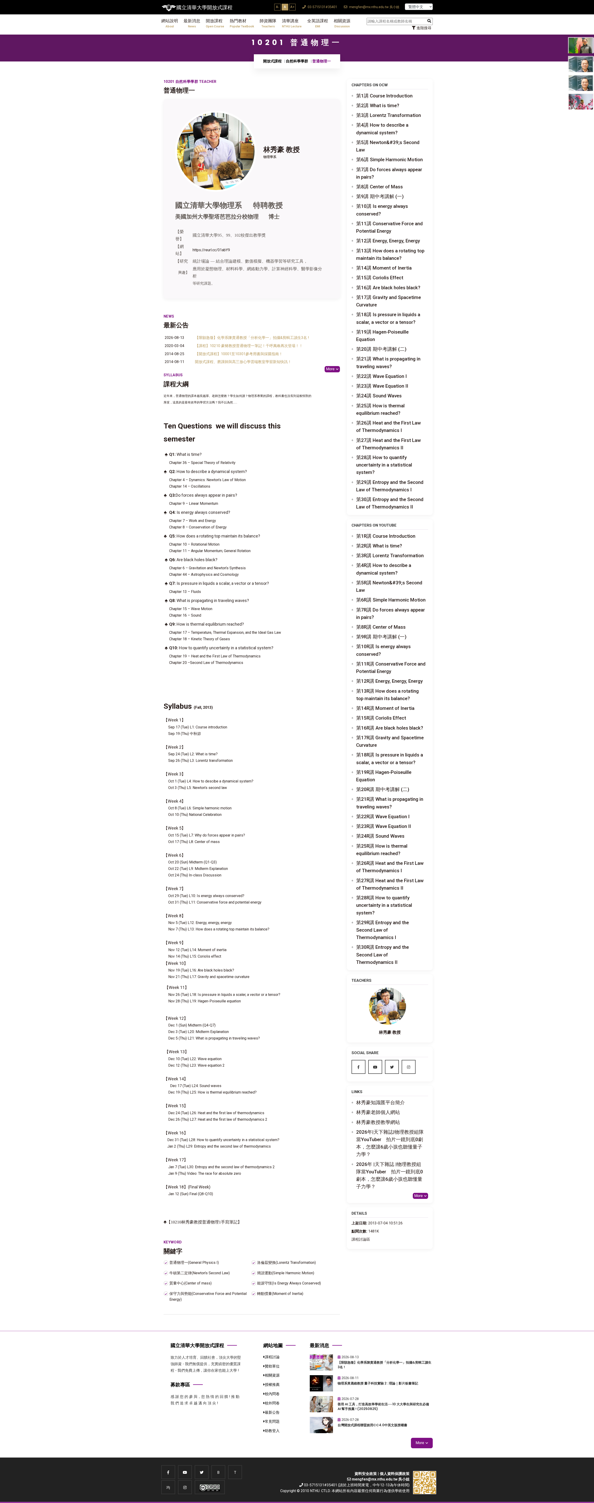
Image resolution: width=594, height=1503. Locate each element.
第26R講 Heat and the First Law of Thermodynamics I (389, 866)
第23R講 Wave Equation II (383, 826)
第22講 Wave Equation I (381, 376)
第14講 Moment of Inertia (384, 268)
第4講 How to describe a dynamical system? (382, 128)
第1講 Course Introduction (384, 96)
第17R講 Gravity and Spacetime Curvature (390, 741)
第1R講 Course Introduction (385, 536)
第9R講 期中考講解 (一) (381, 637)
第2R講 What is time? (379, 546)
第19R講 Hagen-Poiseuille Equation (383, 775)
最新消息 (192, 23)
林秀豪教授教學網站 (378, 1122)
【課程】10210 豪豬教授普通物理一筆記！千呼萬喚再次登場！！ (249, 346)
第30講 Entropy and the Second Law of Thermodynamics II (389, 503)
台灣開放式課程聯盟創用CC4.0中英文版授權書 (372, 1425)
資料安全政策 (366, 1473)
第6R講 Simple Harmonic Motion (391, 600)
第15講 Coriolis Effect (379, 277)
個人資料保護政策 (395, 1473)
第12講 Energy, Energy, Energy (388, 241)
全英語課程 (317, 23)
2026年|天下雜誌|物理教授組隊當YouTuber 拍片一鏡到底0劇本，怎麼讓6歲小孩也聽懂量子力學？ (390, 1143)
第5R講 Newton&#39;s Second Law (389, 586)
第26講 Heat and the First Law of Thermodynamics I (388, 426)
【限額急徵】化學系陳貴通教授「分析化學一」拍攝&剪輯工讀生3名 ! (252, 337)
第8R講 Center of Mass (381, 627)
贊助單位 (272, 1366)
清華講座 (292, 23)
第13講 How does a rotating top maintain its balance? (390, 254)
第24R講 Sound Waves (380, 836)
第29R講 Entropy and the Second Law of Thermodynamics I (382, 930)
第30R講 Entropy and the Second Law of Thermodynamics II (382, 954)
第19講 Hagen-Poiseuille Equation (382, 335)
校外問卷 (272, 1403)
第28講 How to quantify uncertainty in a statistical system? (384, 465)
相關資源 (342, 23)
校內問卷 (272, 1394)
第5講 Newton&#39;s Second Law (388, 146)
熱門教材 (242, 23)
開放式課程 (272, 61)
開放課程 (215, 23)
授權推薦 (272, 1384)
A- (277, 7)
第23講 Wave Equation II (382, 386)
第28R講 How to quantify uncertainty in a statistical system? (384, 905)
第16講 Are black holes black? (388, 287)
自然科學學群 (297, 61)
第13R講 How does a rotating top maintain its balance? (387, 694)
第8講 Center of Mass (379, 187)
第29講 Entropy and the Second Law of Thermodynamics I (389, 486)
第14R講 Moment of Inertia (385, 708)
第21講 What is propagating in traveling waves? (388, 362)
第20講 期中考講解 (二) (381, 349)
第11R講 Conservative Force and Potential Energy (391, 667)
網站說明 (169, 23)
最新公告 (272, 1412)
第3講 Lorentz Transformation (388, 115)
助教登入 (272, 1431)
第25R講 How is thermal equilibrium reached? (381, 849)
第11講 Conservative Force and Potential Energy (389, 227)
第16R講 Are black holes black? (389, 728)
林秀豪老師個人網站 (378, 1112)
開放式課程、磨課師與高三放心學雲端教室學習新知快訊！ (243, 362)
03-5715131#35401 (322, 7)
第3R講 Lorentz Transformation (390, 555)
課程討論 (272, 1357)
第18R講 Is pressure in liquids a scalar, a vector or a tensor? (389, 758)
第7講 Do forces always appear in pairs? (389, 173)
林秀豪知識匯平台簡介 (380, 1102)
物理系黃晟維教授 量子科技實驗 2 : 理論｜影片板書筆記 (378, 1383)
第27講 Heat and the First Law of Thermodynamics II (388, 444)
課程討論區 (361, 1239)
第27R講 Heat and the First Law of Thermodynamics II (389, 884)
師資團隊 (268, 23)
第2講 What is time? (377, 105)
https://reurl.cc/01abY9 (211, 250)
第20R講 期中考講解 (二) (382, 789)
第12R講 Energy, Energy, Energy (389, 681)
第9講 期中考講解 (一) (380, 196)
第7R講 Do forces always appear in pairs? (390, 613)
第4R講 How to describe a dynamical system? (383, 569)
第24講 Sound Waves (379, 396)
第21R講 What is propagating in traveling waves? (389, 802)
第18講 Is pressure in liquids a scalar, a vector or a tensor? (388, 318)
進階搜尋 (423, 28)
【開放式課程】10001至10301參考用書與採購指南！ (239, 354)
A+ (292, 7)
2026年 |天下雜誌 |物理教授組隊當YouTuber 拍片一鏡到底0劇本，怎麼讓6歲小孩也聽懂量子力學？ (389, 1176)
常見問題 (272, 1421)
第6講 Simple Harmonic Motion (389, 159)
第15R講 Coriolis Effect (381, 718)
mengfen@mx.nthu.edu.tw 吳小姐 (373, 7)
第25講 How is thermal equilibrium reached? (380, 409)
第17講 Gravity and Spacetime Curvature (388, 301)
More (330, 369)
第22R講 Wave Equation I (383, 816)
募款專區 (180, 1384)
